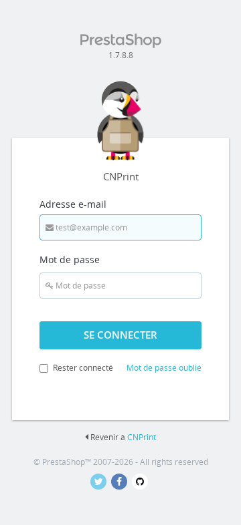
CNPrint (141, 437)
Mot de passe (69, 259)
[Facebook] (121, 482)
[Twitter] (100, 482)
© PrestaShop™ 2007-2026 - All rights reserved (120, 462)
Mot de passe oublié (164, 367)
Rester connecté (83, 367)
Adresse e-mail (72, 204)
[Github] (141, 482)
